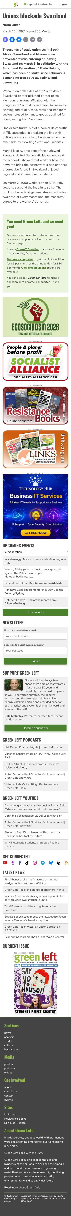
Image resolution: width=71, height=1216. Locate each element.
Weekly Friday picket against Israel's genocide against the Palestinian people (33, 571)
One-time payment (33, 268)
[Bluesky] (19, 39)
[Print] (25, 39)
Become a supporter (20, 259)
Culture (8, 1045)
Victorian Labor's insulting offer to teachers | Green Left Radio (31, 786)
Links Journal (12, 1114)
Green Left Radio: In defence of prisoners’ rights (34, 881)
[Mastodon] (5, 39)
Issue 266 (33, 31)
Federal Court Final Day (19, 583)
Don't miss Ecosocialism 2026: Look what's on (33, 816)
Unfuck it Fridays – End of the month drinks (31, 600)
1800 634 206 (37, 278)
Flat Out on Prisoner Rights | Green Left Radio (33, 747)
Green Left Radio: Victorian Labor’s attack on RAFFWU (32, 919)
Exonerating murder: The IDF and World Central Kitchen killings (34, 930)
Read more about (22, 1187)
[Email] (32, 39)
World (46, 31)
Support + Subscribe (40, 4)
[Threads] (59, 863)
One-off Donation (27, 249)
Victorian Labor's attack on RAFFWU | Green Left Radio (35, 755)
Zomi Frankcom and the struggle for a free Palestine (30, 899)
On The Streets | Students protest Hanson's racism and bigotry (31, 766)
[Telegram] (43, 863)
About (7, 1087)
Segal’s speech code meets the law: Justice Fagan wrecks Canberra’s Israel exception (35, 909)
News (7, 1033)
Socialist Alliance (15, 1123)
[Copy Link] (39, 39)
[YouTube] (5, 863)
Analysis (9, 1037)
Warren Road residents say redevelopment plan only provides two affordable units (34, 889)
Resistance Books (15, 1119)
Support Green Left (21, 673)
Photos (8, 1064)
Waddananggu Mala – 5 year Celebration (29, 559)
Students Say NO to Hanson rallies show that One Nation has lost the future (32, 834)
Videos (8, 1072)
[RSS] (66, 863)
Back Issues (11, 1049)
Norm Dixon (12, 25)
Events (8, 1100)
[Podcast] (12, 863)
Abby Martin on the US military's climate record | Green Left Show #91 (34, 776)
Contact (8, 1096)
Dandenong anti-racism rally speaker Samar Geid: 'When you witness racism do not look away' (35, 807)
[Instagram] (35, 863)
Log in (63, 4)
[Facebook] (12, 39)
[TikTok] (27, 863)
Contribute (10, 1091)
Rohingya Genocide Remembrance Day (28, 590)
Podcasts (9, 1068)
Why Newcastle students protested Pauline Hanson (31, 844)
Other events (35, 612)
